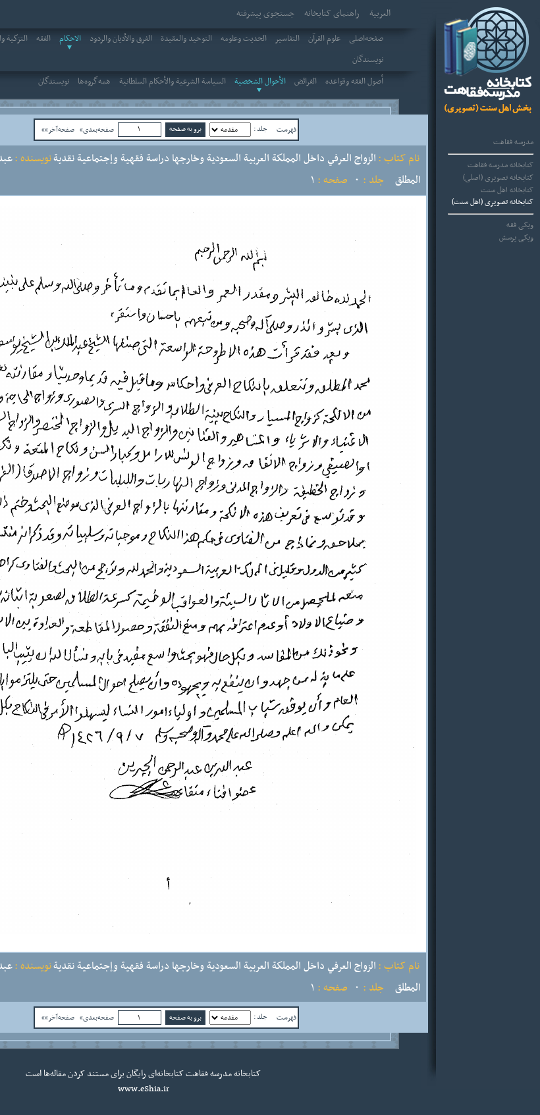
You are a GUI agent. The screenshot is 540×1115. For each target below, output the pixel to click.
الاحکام (70, 39)
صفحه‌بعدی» (97, 130)
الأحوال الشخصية (260, 81)
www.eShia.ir (143, 1089)
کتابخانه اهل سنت (507, 190)
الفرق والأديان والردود (121, 39)
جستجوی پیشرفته (265, 14)
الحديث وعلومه (244, 39)
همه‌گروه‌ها (94, 81)
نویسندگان (367, 60)
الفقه (43, 39)
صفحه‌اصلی (366, 39)
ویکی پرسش (516, 237)
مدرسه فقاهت (513, 142)
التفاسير (287, 39)
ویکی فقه (519, 225)
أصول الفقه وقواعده (354, 81)
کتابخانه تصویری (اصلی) (498, 177)
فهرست (286, 130)
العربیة (380, 14)
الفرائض (305, 81)
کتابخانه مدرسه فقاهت (500, 165)
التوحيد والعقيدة (186, 39)
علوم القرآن (324, 39)
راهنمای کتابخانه (332, 14)
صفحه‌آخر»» (58, 130)
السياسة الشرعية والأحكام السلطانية (172, 81)
